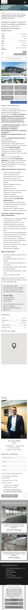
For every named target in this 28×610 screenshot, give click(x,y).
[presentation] (3, 69)
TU (15, 281)
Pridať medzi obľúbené (10, 74)
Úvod (3, 12)
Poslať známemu (20, 87)
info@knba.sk (19, 446)
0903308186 (9, 446)
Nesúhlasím (14, 603)
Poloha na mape (7, 92)
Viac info (17, 597)
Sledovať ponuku (7, 87)
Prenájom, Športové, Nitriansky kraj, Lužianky (13, 13)
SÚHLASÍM (14, 600)
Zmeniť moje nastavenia (14, 607)
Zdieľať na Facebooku (19, 102)
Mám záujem (7, 97)
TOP (24, 52)
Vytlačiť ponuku (21, 92)
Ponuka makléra (14, 448)
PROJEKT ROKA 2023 (20, 54)
